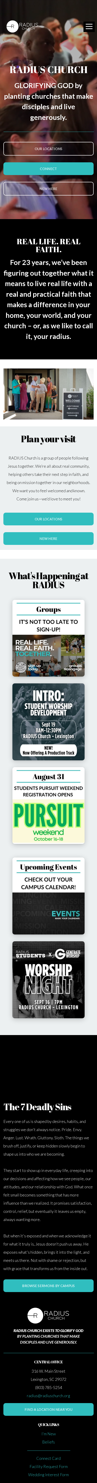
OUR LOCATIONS (48, 149)
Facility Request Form (49, 1466)
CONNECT (48, 169)
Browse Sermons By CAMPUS (48, 1286)
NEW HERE (48, 189)
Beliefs (48, 1441)
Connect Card (48, 1458)
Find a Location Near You (48, 1409)
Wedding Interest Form (48, 1474)
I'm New (49, 1433)
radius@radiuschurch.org (48, 1395)
